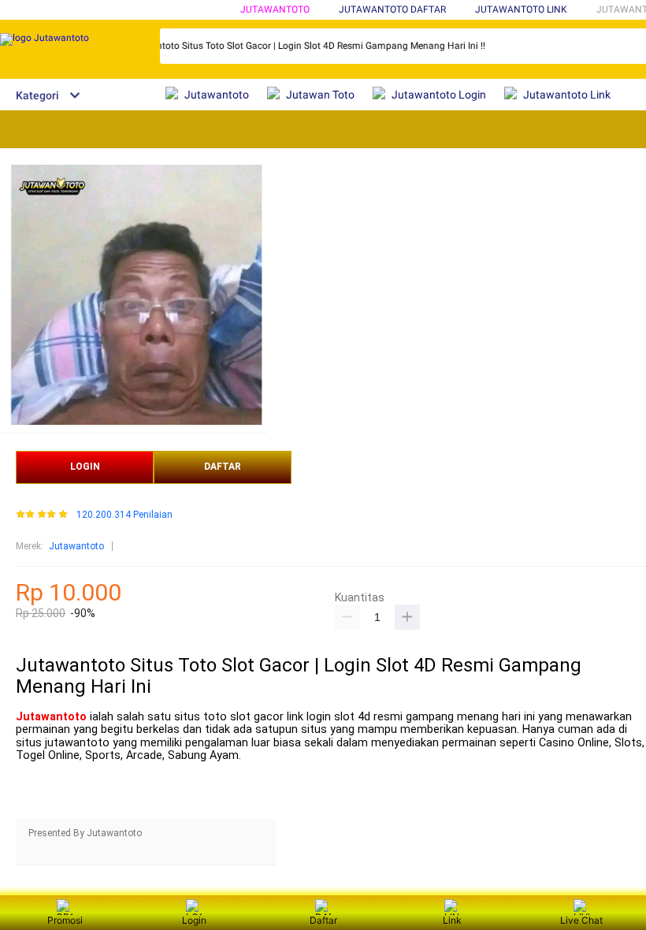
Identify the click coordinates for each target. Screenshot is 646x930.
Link (452, 920)
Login (194, 920)
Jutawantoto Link (521, 9)
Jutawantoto (275, 9)
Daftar (323, 920)
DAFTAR (222, 466)
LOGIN (85, 466)
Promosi (65, 920)
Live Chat (581, 920)
